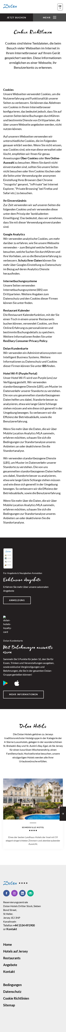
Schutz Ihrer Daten (30, 260)
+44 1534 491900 (24, 925)
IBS (44, 366)
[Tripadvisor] (30, 893)
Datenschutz (12, 991)
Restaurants (12, 958)
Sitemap (9, 1005)
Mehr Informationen (23, 694)
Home (7, 944)
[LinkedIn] (23, 893)
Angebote (10, 965)
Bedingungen (12, 985)
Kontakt (11, 929)
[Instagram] (15, 893)
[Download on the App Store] (16, 683)
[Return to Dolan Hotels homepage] (10, 6)
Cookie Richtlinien (16, 998)
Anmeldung (17, 600)
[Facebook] (7, 893)
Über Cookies (29, 158)
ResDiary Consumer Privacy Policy (25, 341)
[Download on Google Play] (5, 683)
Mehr (47, 17)
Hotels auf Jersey (15, 951)
